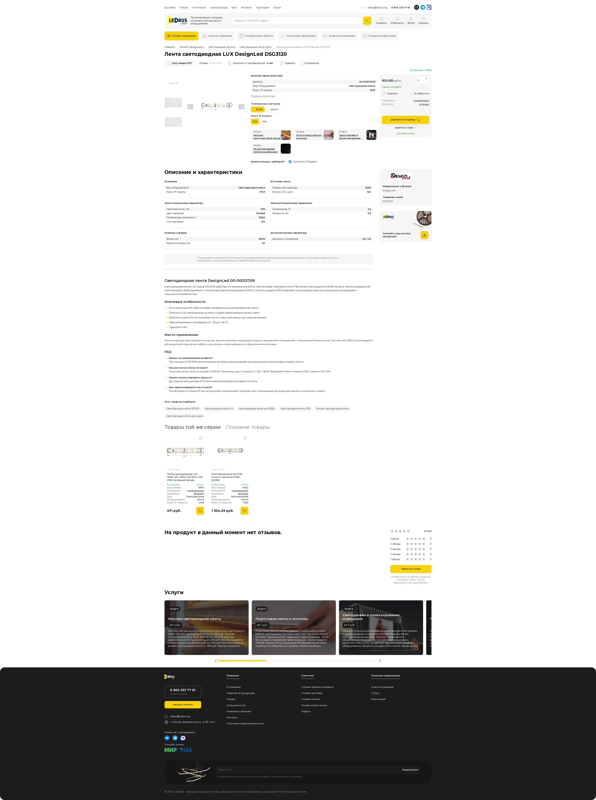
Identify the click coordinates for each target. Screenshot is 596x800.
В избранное (312, 63)
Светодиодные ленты (221, 47)
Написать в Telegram (305, 161)
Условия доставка (311, 693)
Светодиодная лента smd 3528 (257, 408)
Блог (234, 7)
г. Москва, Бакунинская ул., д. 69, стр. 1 (192, 722)
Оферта (305, 711)
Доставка (170, 7)
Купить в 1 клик (404, 127)
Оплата (184, 7)
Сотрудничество (236, 705)
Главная (169, 47)
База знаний (378, 699)
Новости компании (382, 687)
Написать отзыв (410, 568)
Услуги (277, 7)
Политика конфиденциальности (245, 723)
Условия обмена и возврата (317, 687)
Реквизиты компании (239, 711)
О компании (199, 7)
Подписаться (410, 769)
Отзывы (231, 699)
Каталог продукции (184, 35)
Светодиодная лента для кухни (185, 416)
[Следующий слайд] (241, 106)
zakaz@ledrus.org (377, 7)
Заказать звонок (183, 704)
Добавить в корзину (403, 119)
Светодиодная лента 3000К (183, 408)
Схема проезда (219, 7)
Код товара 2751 (182, 63)
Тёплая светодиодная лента (332, 408)
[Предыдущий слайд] (190, 106)
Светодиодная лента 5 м (219, 408)
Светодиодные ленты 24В (255, 47)
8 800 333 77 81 (400, 7)
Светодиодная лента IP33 (295, 408)
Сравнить (290, 63)
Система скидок (406, 133)
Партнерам (262, 7)
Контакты (246, 7)
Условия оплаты (310, 699)
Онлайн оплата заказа (314, 705)
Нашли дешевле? (392, 86)
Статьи (375, 693)
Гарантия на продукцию (241, 693)
